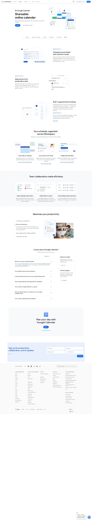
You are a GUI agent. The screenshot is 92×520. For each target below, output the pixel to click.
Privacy (23, 409)
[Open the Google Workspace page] (6, 1)
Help (45, 409)
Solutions (15, 1)
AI (29, 1)
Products (20, 1)
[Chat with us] (89, 517)
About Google (32, 409)
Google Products (39, 409)
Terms (27, 409)
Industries (25, 1)
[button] (89, 517)
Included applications (19, 371)
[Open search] (74, 2)
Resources (38, 1)
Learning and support (69, 371)
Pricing (33, 1)
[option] (27, 37)
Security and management (33, 371)
